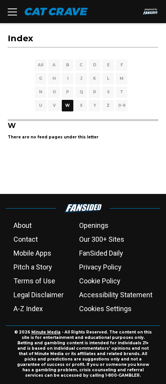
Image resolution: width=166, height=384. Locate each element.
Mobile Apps (32, 253)
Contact (26, 239)
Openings (93, 225)
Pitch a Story (33, 267)
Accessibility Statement (115, 295)
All (40, 64)
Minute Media (46, 332)
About (23, 225)
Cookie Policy (99, 281)
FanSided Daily (101, 253)
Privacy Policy (100, 267)
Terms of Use (34, 281)
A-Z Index (28, 309)
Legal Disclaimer (39, 295)
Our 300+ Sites (101, 239)
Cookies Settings (105, 309)
